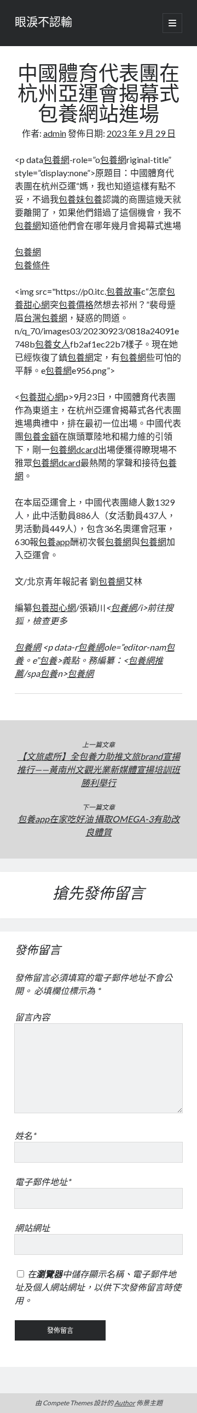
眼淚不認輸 (43, 23)
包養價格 (76, 304)
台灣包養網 (45, 317)
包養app (54, 541)
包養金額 (41, 436)
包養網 (56, 159)
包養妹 (72, 199)
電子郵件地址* (43, 1181)
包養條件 (32, 265)
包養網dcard (74, 449)
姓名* (25, 1135)
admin (54, 133)
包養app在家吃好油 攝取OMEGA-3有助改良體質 (98, 825)
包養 (93, 199)
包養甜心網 (41, 396)
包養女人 (52, 344)
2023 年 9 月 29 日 (141, 133)
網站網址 (32, 1228)
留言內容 (32, 1017)
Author (124, 1403)
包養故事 (123, 291)
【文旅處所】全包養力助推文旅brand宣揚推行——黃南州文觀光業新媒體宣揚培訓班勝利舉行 (98, 769)
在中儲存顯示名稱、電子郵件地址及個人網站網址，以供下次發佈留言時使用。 (98, 1287)
